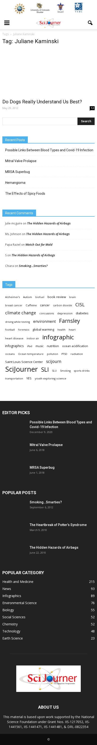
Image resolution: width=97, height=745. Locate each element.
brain (72, 297)
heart (72, 329)
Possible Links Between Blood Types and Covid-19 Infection (49, 150)
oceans (10, 354)
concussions (46, 313)
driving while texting (17, 322)
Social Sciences (13, 617)
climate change (20, 312)
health (61, 329)
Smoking (65, 370)
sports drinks (81, 370)
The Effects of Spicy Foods (25, 193)
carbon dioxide (62, 305)
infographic (58, 337)
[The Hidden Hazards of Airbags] (14, 553)
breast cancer (13, 305)
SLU (54, 370)
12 (92, 108)
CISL (80, 304)
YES (29, 378)
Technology (11, 631)
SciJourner (21, 369)
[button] (90, 23)
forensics (23, 329)
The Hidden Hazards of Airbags (49, 223)
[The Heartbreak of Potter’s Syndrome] (14, 530)
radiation (77, 354)
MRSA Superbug (17, 172)
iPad (29, 346)
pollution (52, 354)
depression (65, 313)
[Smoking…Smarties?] (14, 508)
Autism (27, 297)
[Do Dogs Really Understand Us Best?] (48, 73)
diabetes (82, 313)
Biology (8, 610)
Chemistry (10, 624)
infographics (14, 346)
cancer (45, 305)
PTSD (64, 354)
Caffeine (31, 305)
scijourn (53, 361)
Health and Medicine (17, 581)
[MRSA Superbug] (14, 473)
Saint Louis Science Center (24, 362)
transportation (14, 378)
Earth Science (12, 638)
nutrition (53, 346)
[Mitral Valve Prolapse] (14, 450)
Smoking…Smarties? (33, 266)
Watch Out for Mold (39, 244)
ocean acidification (75, 346)
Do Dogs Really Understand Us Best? (42, 102)
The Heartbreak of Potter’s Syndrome (58, 525)
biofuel (39, 297)
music (40, 346)
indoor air (33, 338)
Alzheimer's (12, 297)
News (6, 588)
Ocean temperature (31, 354)
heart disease (14, 338)
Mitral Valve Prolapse (20, 161)
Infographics (11, 595)
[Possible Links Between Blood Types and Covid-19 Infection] (14, 428)
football (10, 329)
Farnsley (69, 320)
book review (57, 297)
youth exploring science (50, 378)
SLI (45, 369)
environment (44, 321)
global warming (43, 329)
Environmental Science (19, 603)
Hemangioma (15, 183)
